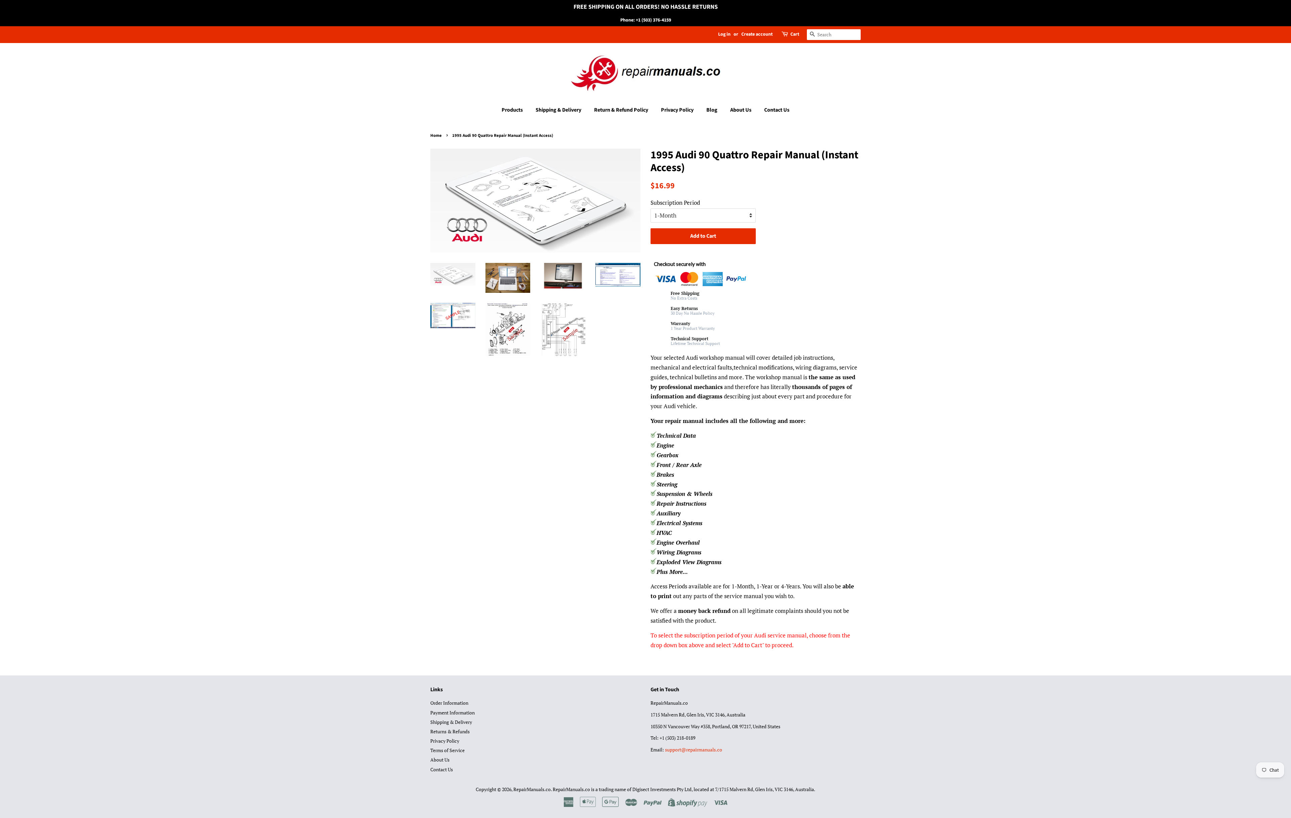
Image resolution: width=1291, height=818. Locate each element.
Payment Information (452, 712)
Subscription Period (675, 202)
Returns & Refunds (450, 731)
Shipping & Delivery (558, 110)
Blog (711, 110)
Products (512, 110)
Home (436, 135)
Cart (794, 34)
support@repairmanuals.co (693, 749)
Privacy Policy (677, 110)
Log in (724, 34)
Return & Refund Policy (621, 110)
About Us (740, 110)
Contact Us (776, 110)
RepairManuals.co (532, 789)
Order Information (449, 703)
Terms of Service (447, 750)
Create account (757, 34)
